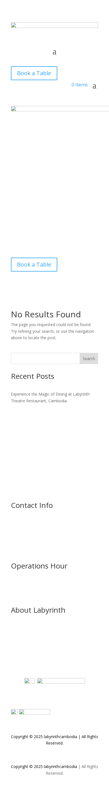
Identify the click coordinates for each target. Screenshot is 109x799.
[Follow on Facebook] (15, 59)
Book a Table (34, 73)
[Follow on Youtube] (37, 59)
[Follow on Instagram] (26, 59)
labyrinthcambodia (60, 766)
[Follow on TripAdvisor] (60, 59)
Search (89, 358)
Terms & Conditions (29, 651)
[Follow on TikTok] (48, 59)
